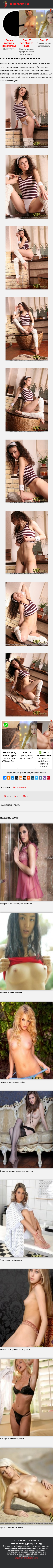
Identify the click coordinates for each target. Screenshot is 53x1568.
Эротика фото (19, 787)
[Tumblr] (40, 778)
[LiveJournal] (32, 778)
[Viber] (44, 778)
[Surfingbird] (36, 778)
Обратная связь (21, 1558)
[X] (16, 778)
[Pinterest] (48, 778)
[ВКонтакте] (5, 778)
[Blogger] (20, 778)
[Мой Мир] (12, 778)
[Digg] (24, 778)
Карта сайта (33, 1558)
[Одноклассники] (8, 778)
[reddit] (28, 778)
